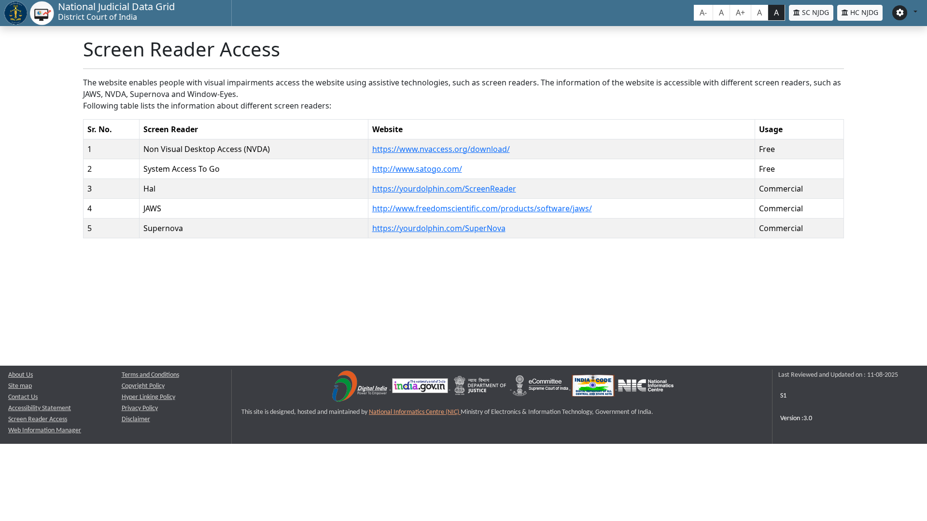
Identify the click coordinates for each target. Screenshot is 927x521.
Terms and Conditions (150, 375)
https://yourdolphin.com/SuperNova (439, 228)
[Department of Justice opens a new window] (481, 387)
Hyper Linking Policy (148, 397)
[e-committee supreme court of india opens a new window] (541, 387)
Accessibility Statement (39, 408)
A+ (740, 12)
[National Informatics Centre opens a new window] (645, 387)
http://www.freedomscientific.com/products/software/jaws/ (482, 208)
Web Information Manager (44, 430)
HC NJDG (863, 12)
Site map (20, 386)
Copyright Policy (143, 386)
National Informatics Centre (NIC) (415, 412)
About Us (20, 375)
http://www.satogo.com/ (417, 169)
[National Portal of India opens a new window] (420, 387)
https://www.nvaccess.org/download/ (441, 149)
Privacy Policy (140, 408)
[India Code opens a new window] (594, 387)
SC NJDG (814, 12)
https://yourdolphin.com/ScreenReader (444, 188)
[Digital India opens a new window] (360, 387)
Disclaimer (136, 419)
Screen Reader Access (37, 419)
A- (703, 12)
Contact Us (23, 397)
